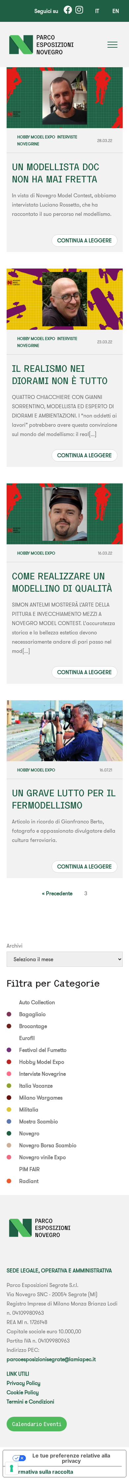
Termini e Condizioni (30, 1401)
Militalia (28, 1109)
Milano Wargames (41, 1097)
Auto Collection (37, 1002)
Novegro (29, 1133)
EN (115, 11)
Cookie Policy (23, 1392)
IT (97, 11)
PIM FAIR (29, 1169)
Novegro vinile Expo (42, 1157)
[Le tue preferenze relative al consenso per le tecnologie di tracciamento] (11, 1468)
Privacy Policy (23, 1383)
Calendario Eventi (37, 1424)
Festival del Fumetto (42, 1050)
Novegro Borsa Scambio (47, 1145)
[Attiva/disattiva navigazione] (112, 45)
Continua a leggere (84, 240)
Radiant (28, 1181)
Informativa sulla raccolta (40, 1471)
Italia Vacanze (36, 1085)
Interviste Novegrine (42, 1073)
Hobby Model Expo (36, 136)
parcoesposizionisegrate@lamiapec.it (51, 1359)
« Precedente (57, 893)
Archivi (14, 945)
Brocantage (33, 1026)
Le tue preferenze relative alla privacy (71, 1458)
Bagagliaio (32, 1014)
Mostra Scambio (38, 1121)
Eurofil (27, 1038)
